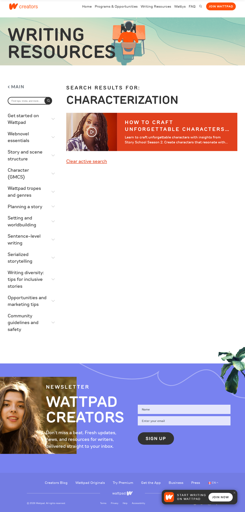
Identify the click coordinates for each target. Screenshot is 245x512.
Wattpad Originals (90, 482)
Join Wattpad (221, 6)
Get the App (151, 482)
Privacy (115, 503)
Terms (103, 503)
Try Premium (123, 482)
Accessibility (138, 503)
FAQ (192, 7)
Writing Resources (156, 6)
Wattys (180, 7)
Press (195, 482)
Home (87, 7)
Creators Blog (57, 482)
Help (125, 503)
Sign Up (156, 439)
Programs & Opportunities (116, 6)
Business (176, 482)
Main (17, 87)
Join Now (220, 497)
